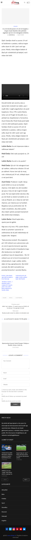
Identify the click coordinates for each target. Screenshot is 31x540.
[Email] (24, 529)
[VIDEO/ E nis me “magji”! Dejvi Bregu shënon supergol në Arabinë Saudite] (6, 465)
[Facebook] (7, 529)
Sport (3, 503)
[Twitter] (10, 529)
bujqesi (4, 297)
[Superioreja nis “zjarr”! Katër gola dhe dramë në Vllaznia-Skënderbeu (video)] (21, 447)
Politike (4, 498)
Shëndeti (4, 516)
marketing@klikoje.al (13, 435)
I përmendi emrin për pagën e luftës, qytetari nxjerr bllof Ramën (21, 277)
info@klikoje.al (20, 433)
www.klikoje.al (11, 535)
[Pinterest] (17, 529)
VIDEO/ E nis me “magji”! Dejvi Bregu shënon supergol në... (7, 472)
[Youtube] (20, 529)
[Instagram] (13, 529)
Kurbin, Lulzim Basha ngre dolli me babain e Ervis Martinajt (7, 277)
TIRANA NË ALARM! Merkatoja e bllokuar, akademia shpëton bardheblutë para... (7, 455)
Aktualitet (4, 490)
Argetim (4, 520)
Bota (3, 494)
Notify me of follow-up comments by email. (14, 396)
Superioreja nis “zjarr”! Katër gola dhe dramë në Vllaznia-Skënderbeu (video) (22, 455)
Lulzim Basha (18, 297)
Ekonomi (4, 512)
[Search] (24, 2)
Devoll (11, 297)
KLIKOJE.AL (12, 35)
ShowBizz (4, 507)
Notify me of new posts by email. (11, 401)
